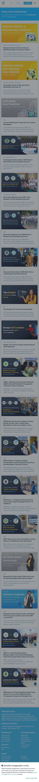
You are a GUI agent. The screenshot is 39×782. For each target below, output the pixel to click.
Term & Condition (12, 774)
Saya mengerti (30, 778)
